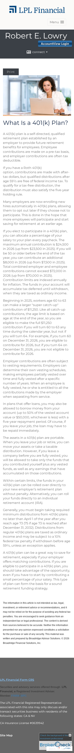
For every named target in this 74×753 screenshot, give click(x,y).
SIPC (23, 695)
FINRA (15, 695)
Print (11, 72)
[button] (57, 22)
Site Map (6, 735)
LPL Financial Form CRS (17, 680)
